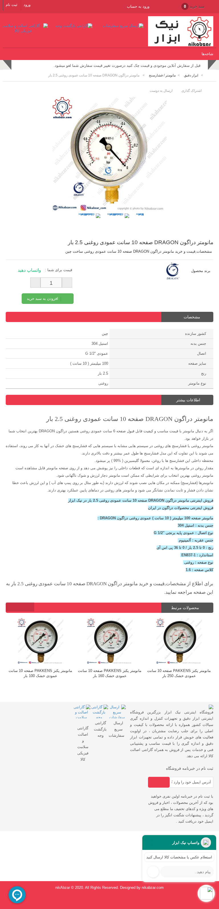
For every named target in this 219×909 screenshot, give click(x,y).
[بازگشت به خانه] (209, 75)
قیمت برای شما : (58, 270)
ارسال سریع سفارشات (116, 729)
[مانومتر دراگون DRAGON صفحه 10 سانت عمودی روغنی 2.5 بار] (88, 225)
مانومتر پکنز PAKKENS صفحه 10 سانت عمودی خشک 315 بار (179, 673)
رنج (203, 373)
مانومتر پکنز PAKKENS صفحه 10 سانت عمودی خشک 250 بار (110, 673)
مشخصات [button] (192, 317)
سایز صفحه (197, 363)
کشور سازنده (195, 333)
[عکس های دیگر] (71, 219)
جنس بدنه (198, 343)
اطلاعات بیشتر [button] (188, 400)
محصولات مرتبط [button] (185, 607)
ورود (27, 5)
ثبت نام (11, 5)
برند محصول (200, 271)
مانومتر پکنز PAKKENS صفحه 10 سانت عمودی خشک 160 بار (41, 673)
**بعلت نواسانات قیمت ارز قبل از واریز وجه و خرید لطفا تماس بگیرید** (144, 65)
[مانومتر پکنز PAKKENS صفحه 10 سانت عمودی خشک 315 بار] (179, 641)
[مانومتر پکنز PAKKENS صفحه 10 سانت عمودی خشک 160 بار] (41, 641)
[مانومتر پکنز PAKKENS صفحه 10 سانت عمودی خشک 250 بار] (110, 641)
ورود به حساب (138, 6)
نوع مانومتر (197, 383)
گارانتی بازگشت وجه (100, 729)
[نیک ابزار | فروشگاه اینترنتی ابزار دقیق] (180, 45)
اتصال (201, 353)
